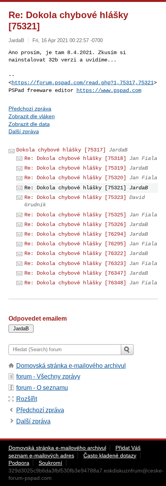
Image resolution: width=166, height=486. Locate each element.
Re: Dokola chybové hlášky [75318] (75, 158)
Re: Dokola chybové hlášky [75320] (75, 178)
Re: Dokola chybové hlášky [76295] (75, 244)
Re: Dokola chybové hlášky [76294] (75, 234)
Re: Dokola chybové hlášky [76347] (75, 273)
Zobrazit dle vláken (31, 116)
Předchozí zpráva (29, 108)
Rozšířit (26, 399)
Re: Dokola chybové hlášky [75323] (75, 197)
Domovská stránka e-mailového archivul (71, 365)
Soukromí (50, 463)
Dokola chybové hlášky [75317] (61, 150)
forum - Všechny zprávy (48, 376)
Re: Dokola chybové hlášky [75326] (75, 224)
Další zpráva (23, 131)
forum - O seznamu (42, 387)
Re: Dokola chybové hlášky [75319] (75, 168)
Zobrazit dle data (29, 124)
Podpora (18, 463)
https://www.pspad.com (108, 90)
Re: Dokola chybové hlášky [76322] (75, 253)
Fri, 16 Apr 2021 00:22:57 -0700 (67, 40)
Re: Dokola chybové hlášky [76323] (75, 263)
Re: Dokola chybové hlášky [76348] (75, 283)
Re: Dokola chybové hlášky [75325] (75, 215)
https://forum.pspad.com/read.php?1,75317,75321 (83, 83)
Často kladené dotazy (109, 455)
